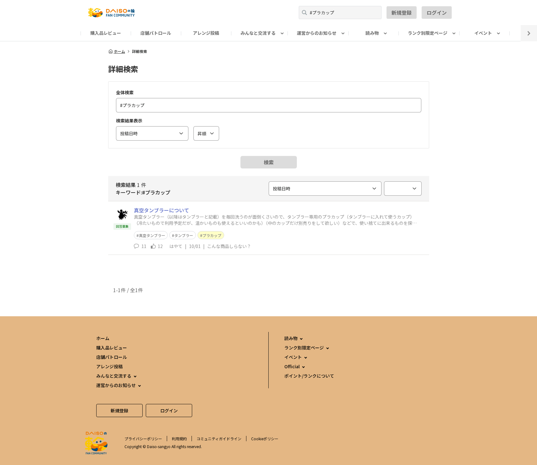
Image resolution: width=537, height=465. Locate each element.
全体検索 (125, 92)
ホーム (119, 51)
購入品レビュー (105, 33)
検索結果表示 (129, 120)
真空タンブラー (152, 235)
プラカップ (212, 235)
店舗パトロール (155, 33)
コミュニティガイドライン (219, 438)
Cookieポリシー (264, 438)
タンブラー (183, 235)
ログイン (437, 12)
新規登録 (402, 12)
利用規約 (179, 438)
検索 (269, 162)
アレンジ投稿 (206, 33)
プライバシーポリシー (143, 438)
